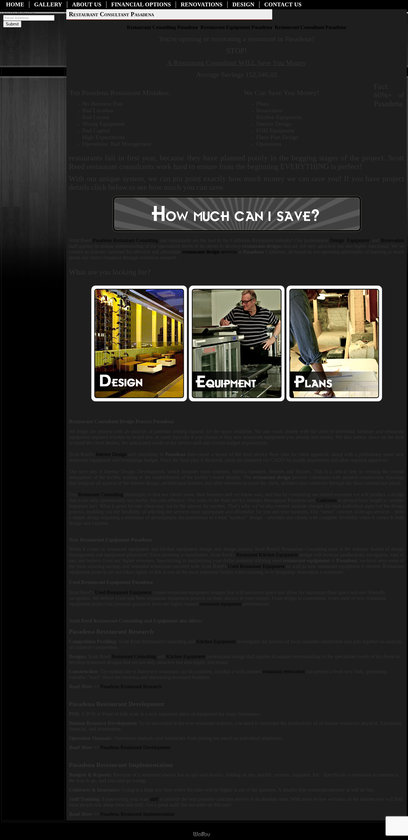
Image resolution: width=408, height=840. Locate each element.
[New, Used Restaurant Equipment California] (236, 400)
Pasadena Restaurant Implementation (137, 814)
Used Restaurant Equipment (256, 566)
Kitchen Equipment (216, 641)
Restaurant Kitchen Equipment (267, 554)
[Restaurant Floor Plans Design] (334, 400)
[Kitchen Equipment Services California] (206, 656)
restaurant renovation (284, 671)
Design (243, 4)
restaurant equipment (220, 604)
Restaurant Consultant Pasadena (310, 27)
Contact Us (283, 4)
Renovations (201, 4)
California (327, 500)
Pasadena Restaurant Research (131, 686)
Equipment (358, 240)
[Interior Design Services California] (139, 400)
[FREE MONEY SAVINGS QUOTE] (237, 231)
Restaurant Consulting (125, 240)
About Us (86, 4)
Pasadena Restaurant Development (135, 747)
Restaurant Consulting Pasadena (162, 27)
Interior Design (111, 454)
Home (15, 4)
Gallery (48, 4)
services (209, 251)
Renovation (392, 240)
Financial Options (141, 4)
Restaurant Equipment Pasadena (236, 27)
